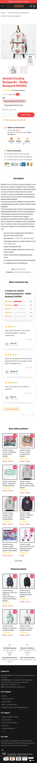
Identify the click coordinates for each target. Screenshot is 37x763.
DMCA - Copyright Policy (9, 704)
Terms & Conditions (7, 699)
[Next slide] (33, 42)
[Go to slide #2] (24, 70)
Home (3, 13)
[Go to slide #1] (13, 70)
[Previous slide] (4, 42)
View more (19, 561)
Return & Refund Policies (9, 723)
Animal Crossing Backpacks (11, 16)
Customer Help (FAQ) (8, 728)
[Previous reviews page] (23, 414)
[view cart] (34, 6)
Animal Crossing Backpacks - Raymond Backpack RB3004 (9, 628)
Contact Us (5, 725)
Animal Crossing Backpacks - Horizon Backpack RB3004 (26, 628)
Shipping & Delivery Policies (10, 717)
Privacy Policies (6, 702)
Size (3, 98)
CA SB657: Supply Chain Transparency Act (14, 707)
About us (4, 696)
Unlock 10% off (4, 754)
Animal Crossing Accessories (18, 13)
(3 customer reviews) (18, 90)
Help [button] (33, 760)
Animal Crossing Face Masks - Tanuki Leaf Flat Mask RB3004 (9, 483)
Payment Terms (6, 720)
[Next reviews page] (33, 414)
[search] (31, 6)
